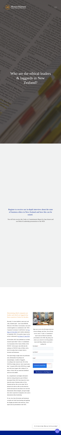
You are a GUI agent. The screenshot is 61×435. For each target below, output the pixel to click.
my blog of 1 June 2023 (24, 336)
